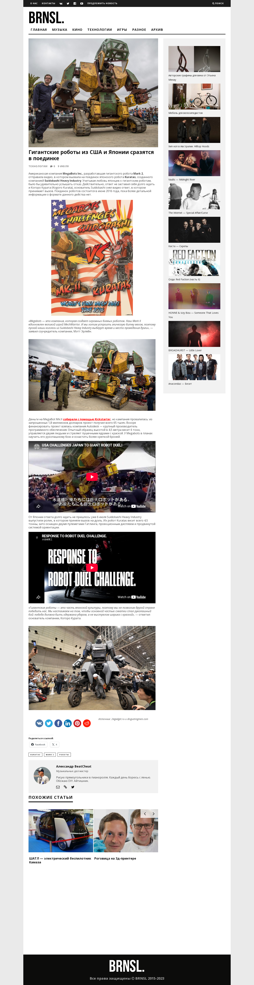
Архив (157, 30)
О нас (34, 3)
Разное (139, 30)
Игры (122, 30)
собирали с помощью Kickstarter (87, 419)
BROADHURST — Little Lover (185, 350)
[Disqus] (93, 910)
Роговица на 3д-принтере (115, 858)
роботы (64, 754)
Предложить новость (102, 3)
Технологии (99, 30)
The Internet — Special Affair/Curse (188, 212)
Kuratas (35, 754)
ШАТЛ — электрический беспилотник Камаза (60, 860)
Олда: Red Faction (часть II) (184, 279)
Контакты (48, 3)
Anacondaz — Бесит (180, 383)
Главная (39, 30)
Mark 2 (50, 754)
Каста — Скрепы (178, 246)
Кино (77, 30)
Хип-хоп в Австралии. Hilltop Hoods (188, 146)
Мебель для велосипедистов (185, 113)
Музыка (59, 30)
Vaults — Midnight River (181, 179)
